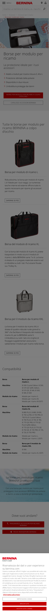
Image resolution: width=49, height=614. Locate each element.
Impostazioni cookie (24, 599)
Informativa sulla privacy (11, 595)
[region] (24, 583)
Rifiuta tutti (24, 604)
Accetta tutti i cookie (24, 609)
